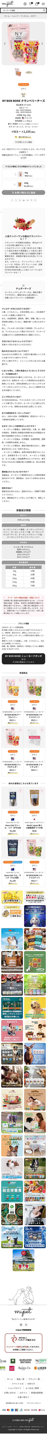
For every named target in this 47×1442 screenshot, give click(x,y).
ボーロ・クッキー (31, 126)
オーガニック (18, 126)
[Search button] (44, 10)
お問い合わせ (10, 1392)
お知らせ (31, 1383)
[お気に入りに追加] (20, 680)
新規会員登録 (37, 1392)
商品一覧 (20, 1379)
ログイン (23, 1392)
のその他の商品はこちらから (23, 658)
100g (26, 183)
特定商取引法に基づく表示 (14, 1403)
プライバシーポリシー (34, 1403)
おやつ (33, 16)
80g (26, 173)
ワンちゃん (24, 16)
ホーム (6, 16)
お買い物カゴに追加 (25, 192)
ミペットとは (18, 1383)
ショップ (15, 16)
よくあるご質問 (32, 1388)
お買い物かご (23, 1397)
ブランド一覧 (34, 1379)
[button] (5, 44)
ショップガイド (15, 1388)
